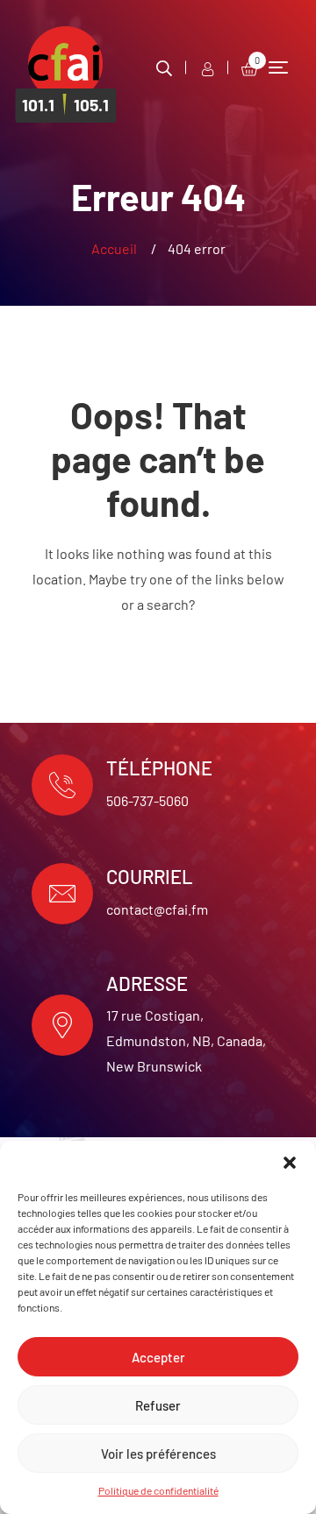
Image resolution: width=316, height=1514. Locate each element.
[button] (289, 1162)
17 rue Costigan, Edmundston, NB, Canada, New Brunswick (186, 1040)
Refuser (158, 1405)
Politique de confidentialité (158, 1490)
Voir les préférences (158, 1453)
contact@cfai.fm (157, 909)
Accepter (158, 1357)
